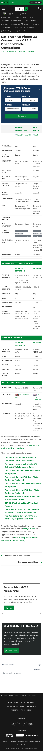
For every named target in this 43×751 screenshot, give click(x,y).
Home (10, 702)
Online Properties (9, 31)
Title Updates (7, 17)
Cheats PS (6, 27)
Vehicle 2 (26, 96)
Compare (22, 116)
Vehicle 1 (8, 96)
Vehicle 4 (26, 105)
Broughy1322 (29, 529)
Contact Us (12, 742)
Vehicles (32, 17)
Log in (12, 2)
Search (37, 742)
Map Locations (21, 17)
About (5, 742)
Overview (15, 14)
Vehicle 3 (8, 105)
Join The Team (11, 651)
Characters (17, 21)
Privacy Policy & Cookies (26, 742)
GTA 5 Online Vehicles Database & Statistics (17, 52)
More (29, 710)
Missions (6, 24)
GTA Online (26, 14)
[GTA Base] (21, 8)
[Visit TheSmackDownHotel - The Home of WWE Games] (9, 735)
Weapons (6, 21)
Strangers (16, 24)
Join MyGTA (35, 2)
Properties (36, 24)
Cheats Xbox (18, 27)
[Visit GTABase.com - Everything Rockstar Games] (20, 735)
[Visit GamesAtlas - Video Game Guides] (32, 735)
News (16, 702)
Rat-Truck (37, 268)
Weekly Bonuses (24, 31)
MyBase (3, 2)
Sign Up (9, 608)
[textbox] (21, 673)
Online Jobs (30, 27)
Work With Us (21, 745)
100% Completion (30, 21)
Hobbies (26, 24)
